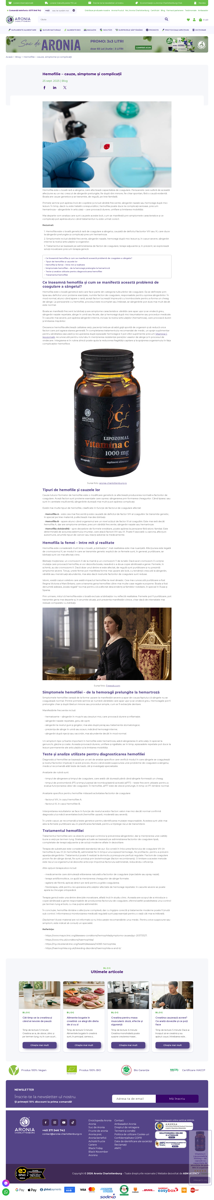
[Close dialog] (160, 589)
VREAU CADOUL (136, 611)
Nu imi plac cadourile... (136, 620)
